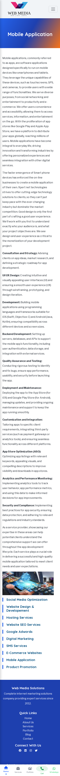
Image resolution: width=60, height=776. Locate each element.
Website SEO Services (23, 625)
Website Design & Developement (20, 608)
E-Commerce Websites (24, 653)
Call (42, 773)
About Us (28, 722)
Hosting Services (19, 618)
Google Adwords (19, 632)
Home (28, 718)
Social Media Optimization (27, 600)
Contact (28, 738)
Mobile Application (20, 660)
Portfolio (28, 730)
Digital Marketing (20, 639)
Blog (28, 734)
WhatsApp (54, 772)
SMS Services (16, 646)
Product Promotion (21, 667)
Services (28, 726)
